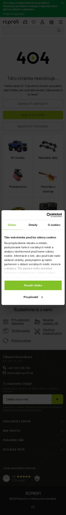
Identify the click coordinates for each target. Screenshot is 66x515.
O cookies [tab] (54, 224)
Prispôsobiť (31, 296)
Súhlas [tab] (12, 224)
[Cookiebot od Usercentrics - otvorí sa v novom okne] (47, 215)
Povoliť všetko (33, 285)
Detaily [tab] (33, 224)
